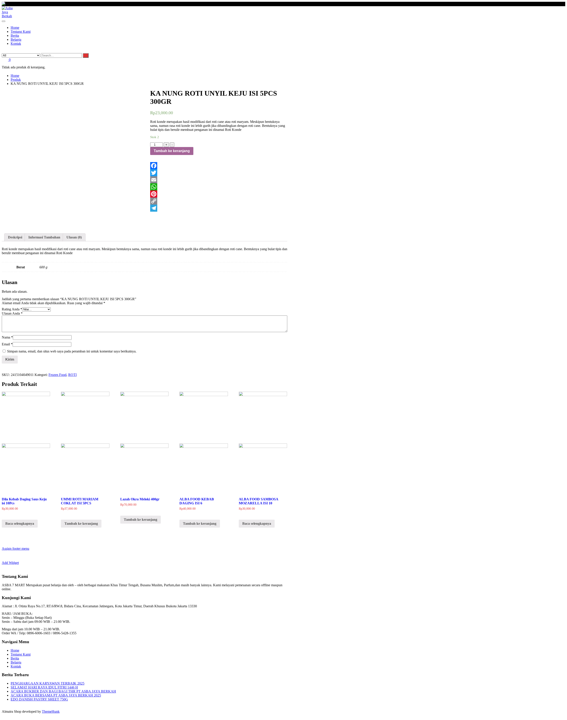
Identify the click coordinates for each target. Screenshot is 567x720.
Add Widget (10, 563)
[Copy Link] (218, 201)
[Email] (218, 179)
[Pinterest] (218, 193)
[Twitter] (218, 172)
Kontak (16, 666)
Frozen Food (57, 375)
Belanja (16, 662)
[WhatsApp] (218, 186)
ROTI (72, 375)
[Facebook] (218, 165)
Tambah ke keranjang (172, 151)
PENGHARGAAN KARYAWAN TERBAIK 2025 (47, 683)
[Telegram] (218, 208)
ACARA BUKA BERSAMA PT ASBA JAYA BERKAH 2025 (56, 695)
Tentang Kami (21, 654)
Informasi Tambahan (44, 237)
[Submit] (86, 55)
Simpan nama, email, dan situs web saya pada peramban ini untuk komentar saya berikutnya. (71, 351)
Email (7, 344)
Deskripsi (15, 237)
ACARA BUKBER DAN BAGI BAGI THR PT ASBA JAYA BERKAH (63, 691)
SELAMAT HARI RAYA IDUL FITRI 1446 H (44, 687)
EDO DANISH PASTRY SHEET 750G (39, 699)
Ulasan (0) (74, 237)
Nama (7, 337)
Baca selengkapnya (19, 523)
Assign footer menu (15, 548)
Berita (15, 658)
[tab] (15, 237)
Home (15, 650)
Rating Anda (12, 309)
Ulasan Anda (12, 313)
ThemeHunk (51, 711)
